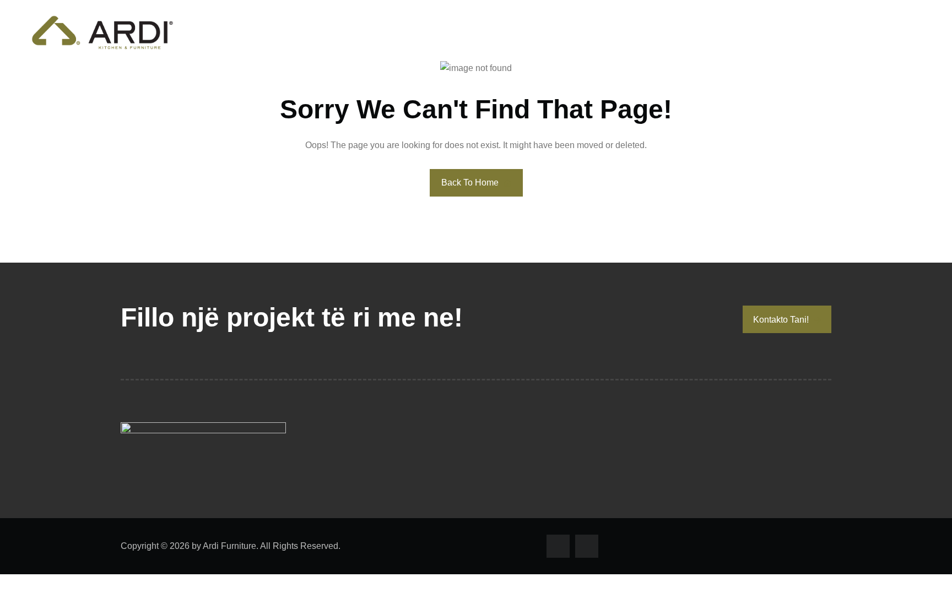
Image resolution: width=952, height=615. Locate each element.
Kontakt (903, 32)
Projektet (829, 32)
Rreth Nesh (746, 32)
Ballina (671, 32)
